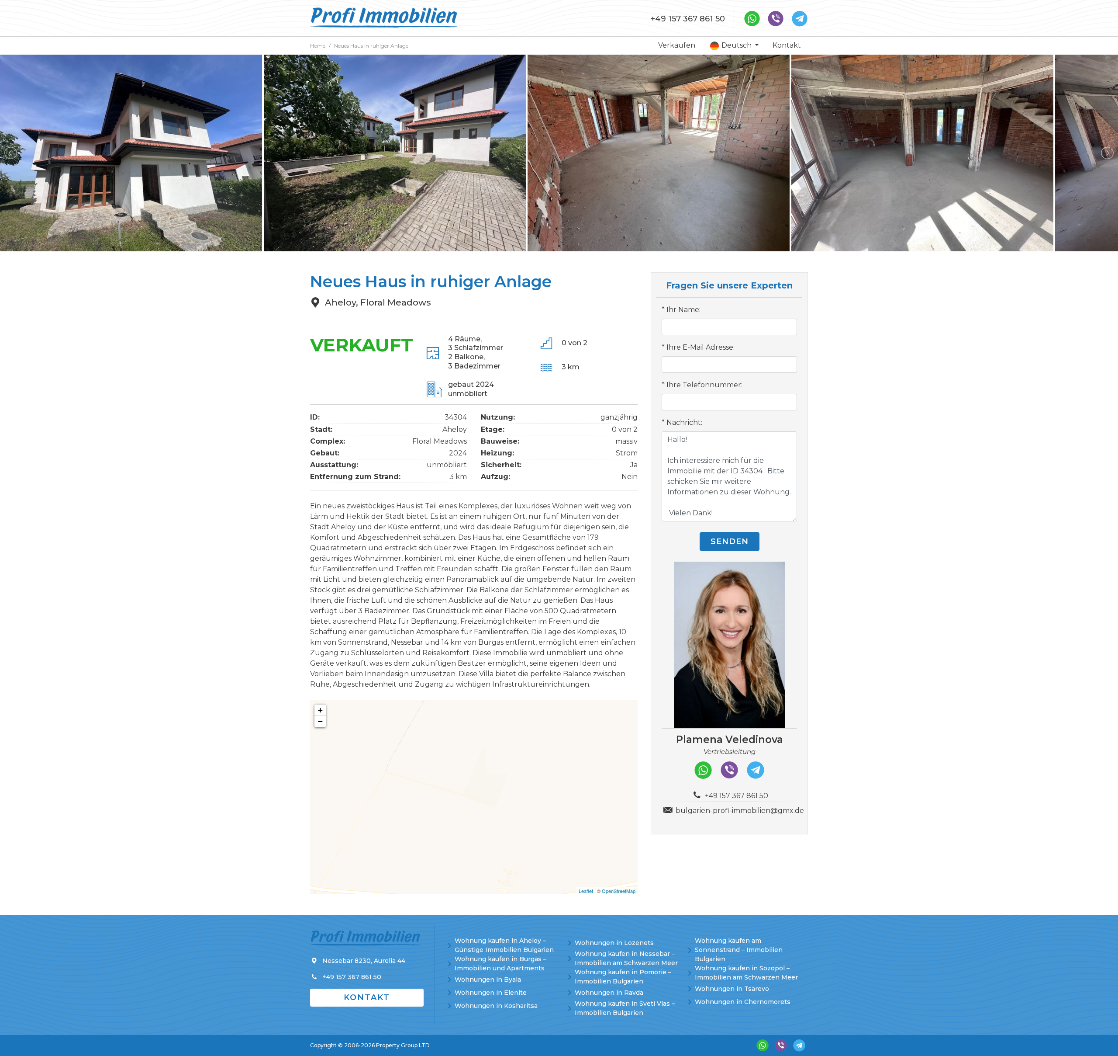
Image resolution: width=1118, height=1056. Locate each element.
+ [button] (320, 710)
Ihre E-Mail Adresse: (700, 347)
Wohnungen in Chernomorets (742, 1002)
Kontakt (787, 45)
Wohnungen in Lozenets (614, 943)
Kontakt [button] (367, 997)
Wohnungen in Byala (488, 979)
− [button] (320, 721)
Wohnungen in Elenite (491, 993)
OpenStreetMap (618, 890)
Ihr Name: (683, 310)
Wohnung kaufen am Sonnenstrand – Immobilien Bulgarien (739, 950)
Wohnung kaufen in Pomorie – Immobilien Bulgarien (623, 976)
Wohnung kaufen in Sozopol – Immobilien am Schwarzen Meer (746, 972)
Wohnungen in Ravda (609, 993)
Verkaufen (676, 45)
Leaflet (586, 890)
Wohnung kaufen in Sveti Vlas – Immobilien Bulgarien (625, 1008)
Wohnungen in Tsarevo (732, 989)
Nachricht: (684, 422)
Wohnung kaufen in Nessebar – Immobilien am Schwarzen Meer (626, 958)
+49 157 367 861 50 (688, 19)
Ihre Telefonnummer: (704, 385)
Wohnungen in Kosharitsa (496, 1006)
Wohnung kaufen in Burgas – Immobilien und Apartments (500, 963)
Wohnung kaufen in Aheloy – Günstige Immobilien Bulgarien (504, 945)
